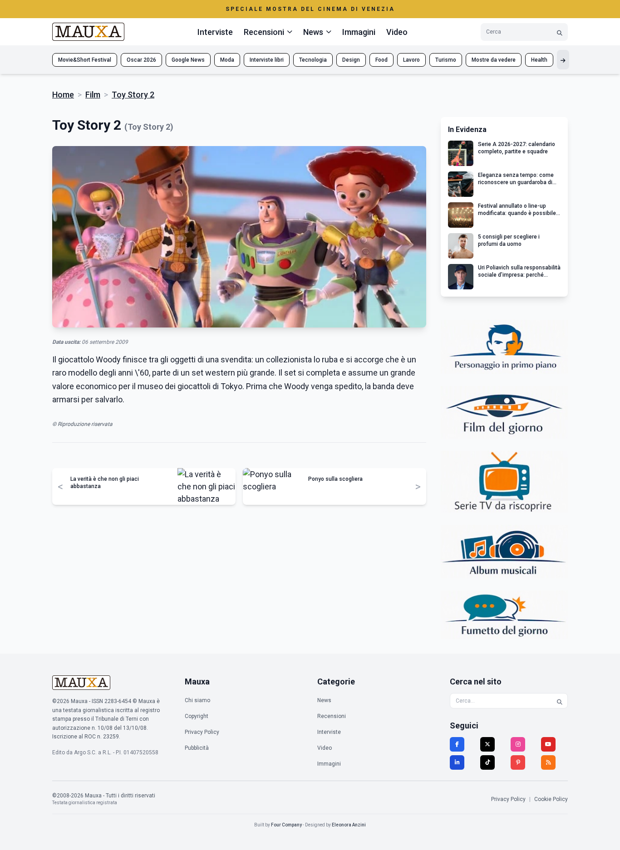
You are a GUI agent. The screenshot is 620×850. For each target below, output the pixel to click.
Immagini (358, 32)
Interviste (215, 32)
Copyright (196, 716)
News (324, 700)
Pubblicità (197, 748)
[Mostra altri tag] (563, 59)
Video (397, 32)
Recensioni (331, 716)
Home (63, 94)
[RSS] (548, 762)
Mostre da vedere (494, 60)
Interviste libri (267, 60)
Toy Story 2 (133, 94)
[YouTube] (548, 744)
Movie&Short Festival (84, 60)
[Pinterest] (518, 762)
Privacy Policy (202, 732)
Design (351, 60)
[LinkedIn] (457, 762)
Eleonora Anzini (349, 824)
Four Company (286, 824)
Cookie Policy (551, 799)
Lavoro (411, 60)
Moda (227, 60)
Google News (188, 60)
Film (92, 94)
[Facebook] (457, 744)
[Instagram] (518, 744)
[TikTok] (487, 762)
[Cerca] (559, 32)
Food (381, 60)
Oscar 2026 (141, 60)
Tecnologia (313, 60)
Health (539, 60)
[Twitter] (487, 744)
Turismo (445, 60)
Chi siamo (197, 700)
